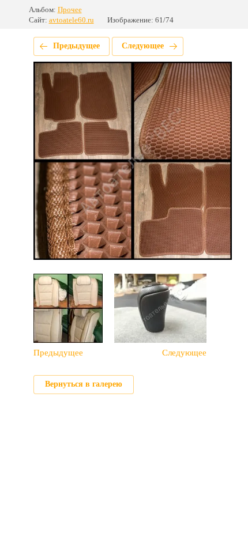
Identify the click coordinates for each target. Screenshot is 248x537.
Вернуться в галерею (83, 384)
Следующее (143, 45)
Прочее (70, 9)
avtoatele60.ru (71, 20)
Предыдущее (76, 45)
